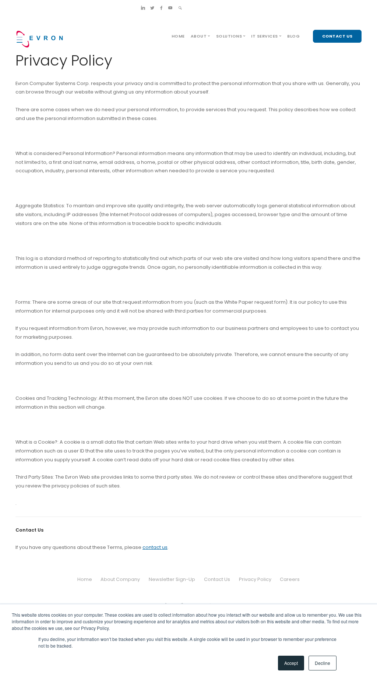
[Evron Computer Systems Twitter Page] (152, 8)
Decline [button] (322, 663)
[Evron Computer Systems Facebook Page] (161, 8)
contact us (155, 547)
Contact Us (217, 579)
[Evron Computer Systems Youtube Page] (170, 8)
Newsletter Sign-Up (172, 579)
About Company (120, 579)
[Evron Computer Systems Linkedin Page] (143, 8)
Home (178, 36)
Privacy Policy (255, 579)
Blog (293, 36)
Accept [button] (291, 663)
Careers (290, 579)
